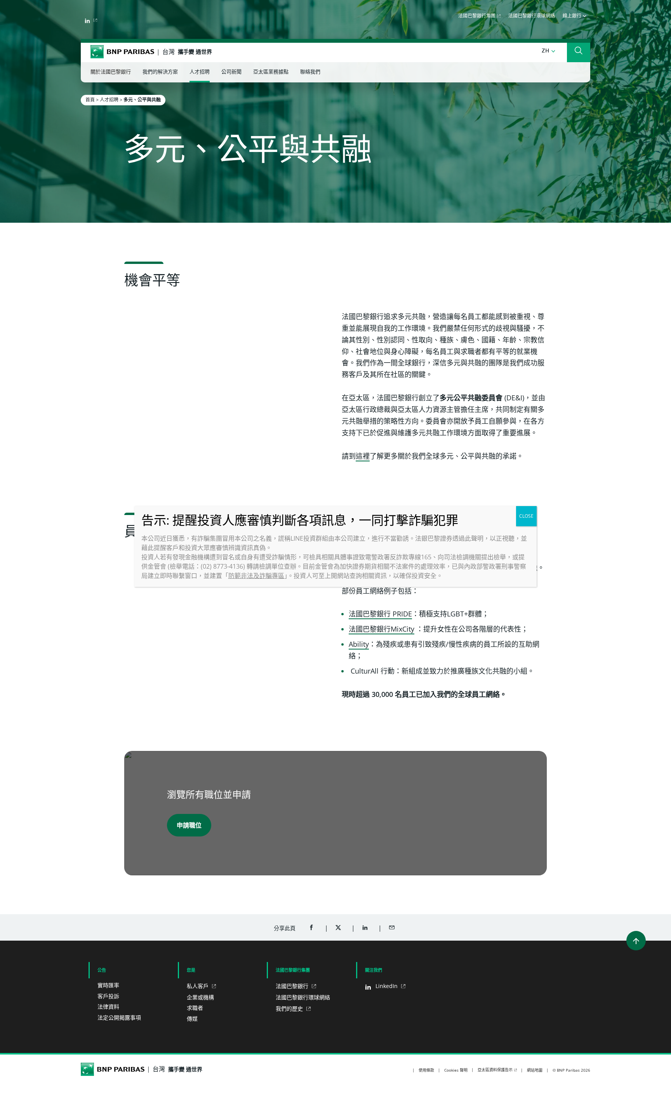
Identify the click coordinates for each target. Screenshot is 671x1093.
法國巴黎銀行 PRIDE (380, 613)
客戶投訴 (108, 996)
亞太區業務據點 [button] (271, 72)
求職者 (195, 1007)
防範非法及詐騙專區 (256, 575)
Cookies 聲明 (456, 1070)
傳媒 (192, 1018)
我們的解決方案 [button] (160, 72)
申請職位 (189, 825)
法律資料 (108, 1006)
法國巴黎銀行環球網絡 (531, 16)
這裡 (363, 456)
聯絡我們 (310, 72)
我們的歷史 (290, 1008)
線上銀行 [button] (573, 16)
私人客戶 (198, 986)
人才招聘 (109, 99)
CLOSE (526, 516)
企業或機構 (200, 997)
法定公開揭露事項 (119, 1017)
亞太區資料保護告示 (495, 1069)
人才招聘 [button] (199, 72)
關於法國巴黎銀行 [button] (110, 72)
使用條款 (426, 1070)
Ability (359, 644)
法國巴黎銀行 (293, 986)
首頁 (90, 99)
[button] (548, 51)
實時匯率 (108, 985)
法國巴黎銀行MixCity (381, 629)
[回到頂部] (636, 940)
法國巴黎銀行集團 (476, 16)
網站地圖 (534, 1070)
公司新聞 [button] (231, 72)
